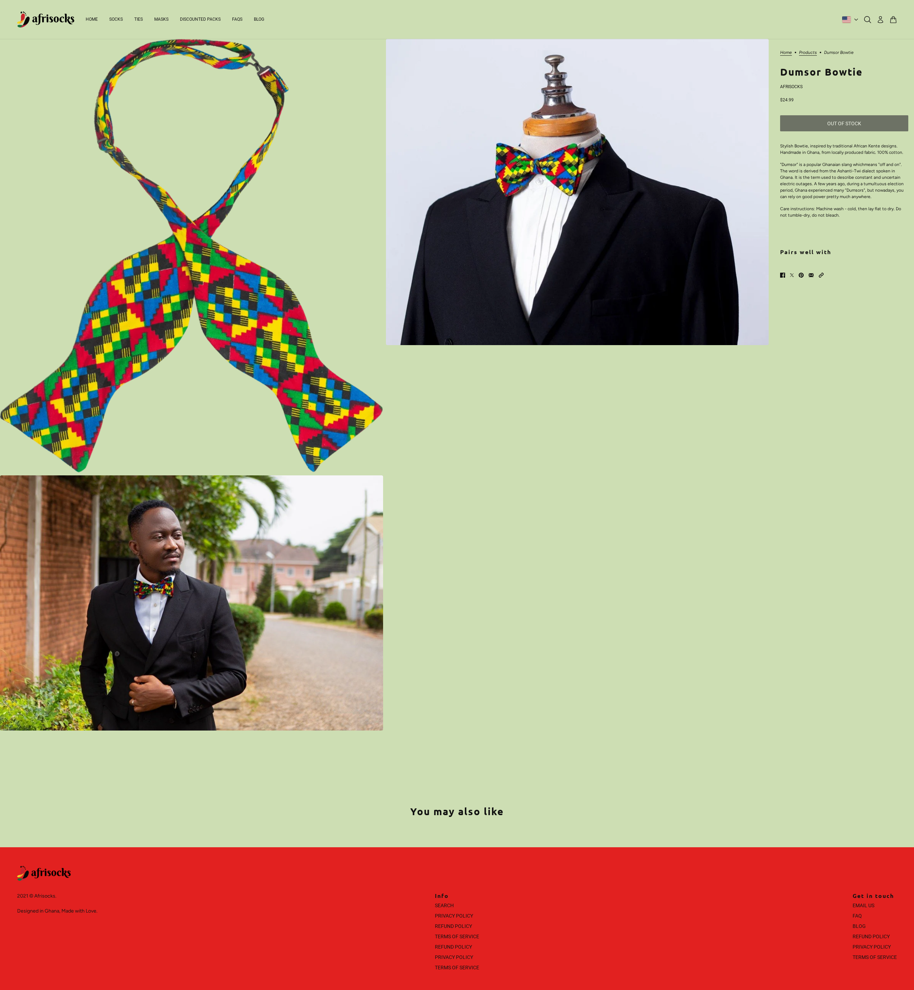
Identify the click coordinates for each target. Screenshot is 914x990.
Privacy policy (454, 957)
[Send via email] (811, 275)
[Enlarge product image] (191, 256)
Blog (859, 926)
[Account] (880, 19)
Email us (863, 905)
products (808, 52)
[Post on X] (792, 275)
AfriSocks (791, 86)
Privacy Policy (454, 916)
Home (786, 52)
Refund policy (453, 947)
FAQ (857, 916)
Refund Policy (453, 926)
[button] (821, 275)
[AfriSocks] (45, 19)
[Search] (867, 19)
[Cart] (893, 19)
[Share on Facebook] (783, 275)
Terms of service (457, 967)
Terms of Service (457, 936)
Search (444, 905)
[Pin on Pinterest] (801, 275)
